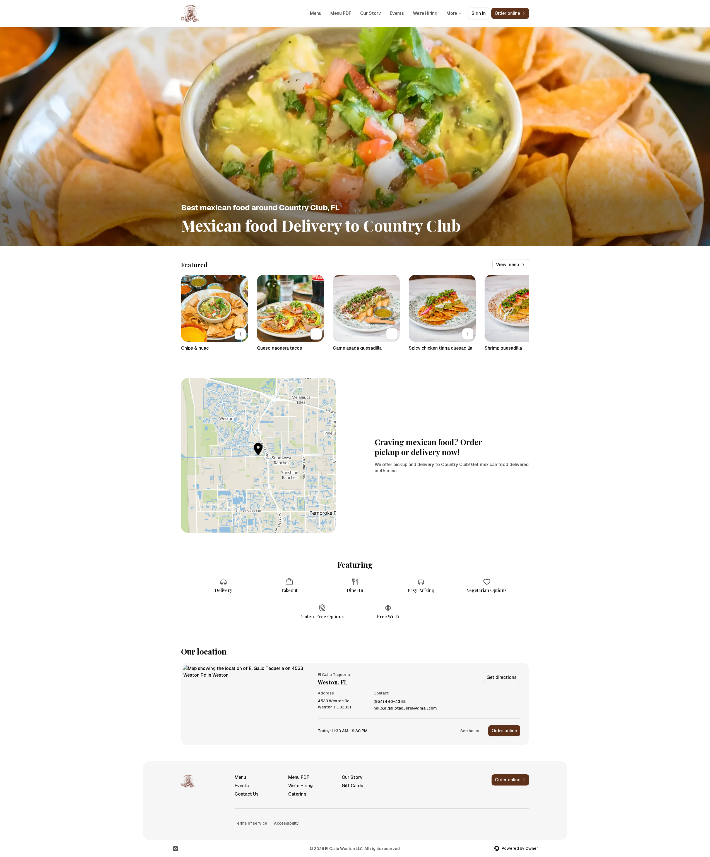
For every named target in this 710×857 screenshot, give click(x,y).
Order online (504, 731)
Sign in (478, 13)
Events (397, 13)
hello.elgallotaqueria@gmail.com (405, 708)
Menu (315, 13)
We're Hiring (425, 13)
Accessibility (286, 823)
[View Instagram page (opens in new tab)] (175, 848)
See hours (469, 730)
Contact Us (247, 794)
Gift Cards (352, 786)
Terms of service (251, 823)
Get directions (502, 677)
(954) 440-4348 (390, 701)
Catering (297, 794)
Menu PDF (340, 13)
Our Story (370, 13)
